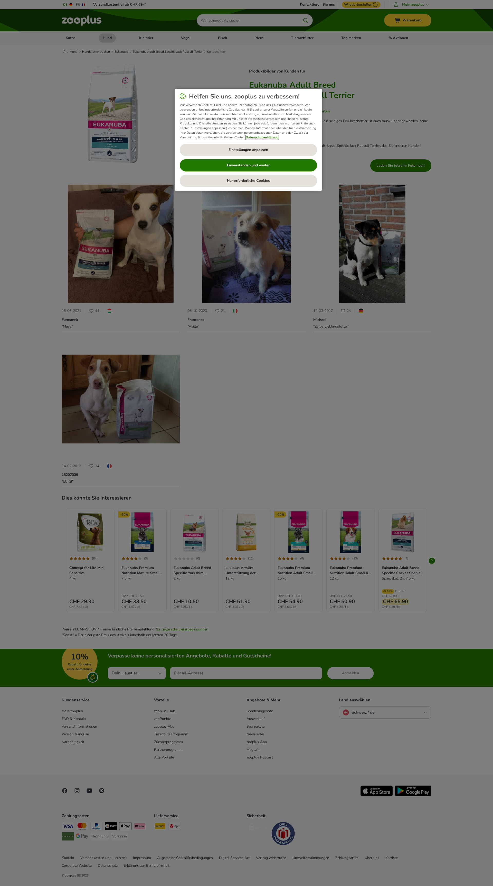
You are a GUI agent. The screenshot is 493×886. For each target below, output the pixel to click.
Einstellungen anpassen (248, 149)
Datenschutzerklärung (262, 137)
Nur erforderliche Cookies (248, 180)
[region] (248, 140)
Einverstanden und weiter (248, 165)
